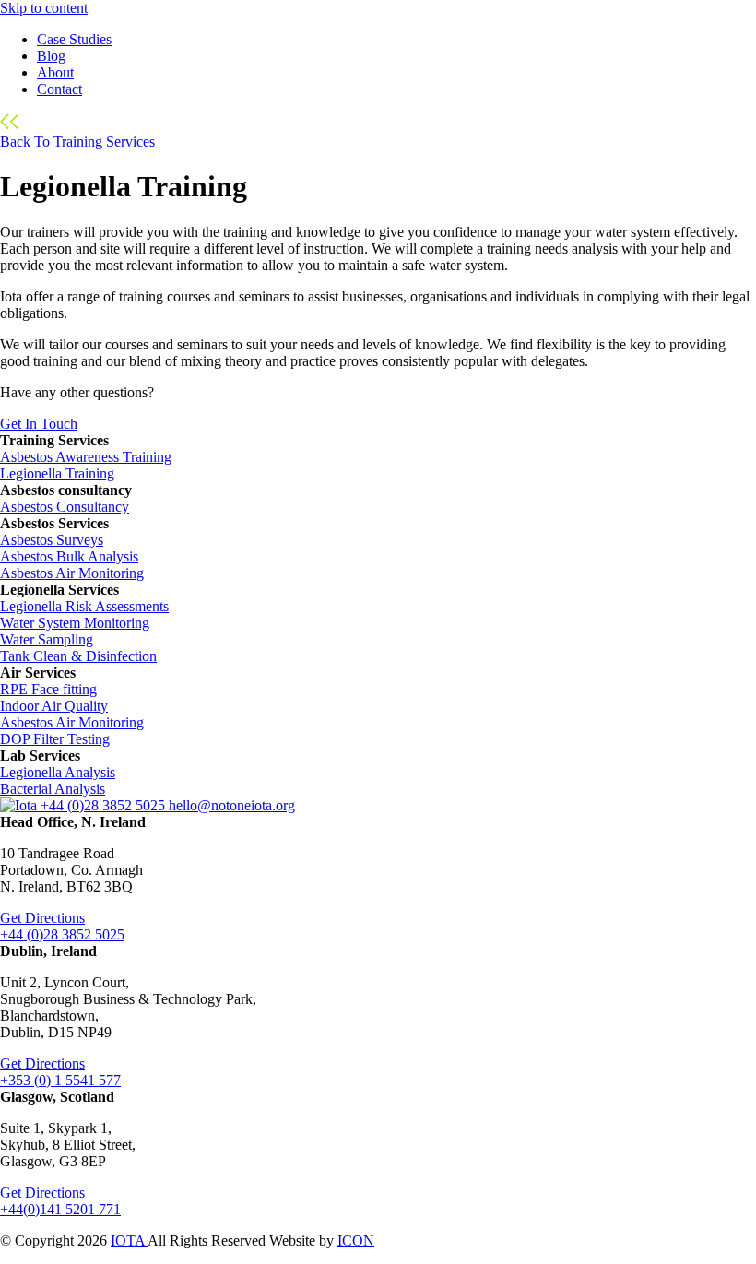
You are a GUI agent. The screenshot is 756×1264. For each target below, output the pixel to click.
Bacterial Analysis (52, 789)
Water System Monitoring (74, 623)
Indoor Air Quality (54, 706)
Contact (59, 89)
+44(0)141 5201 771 (60, 1209)
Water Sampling (46, 639)
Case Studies (74, 39)
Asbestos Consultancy (64, 506)
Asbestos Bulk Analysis (69, 556)
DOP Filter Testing (55, 739)
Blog (51, 56)
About (55, 72)
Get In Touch (38, 423)
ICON (355, 1240)
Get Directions (42, 918)
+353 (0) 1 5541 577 (60, 1080)
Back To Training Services (77, 141)
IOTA (129, 1240)
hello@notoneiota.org (232, 805)
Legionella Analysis (57, 772)
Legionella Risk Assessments (84, 606)
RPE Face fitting (48, 689)
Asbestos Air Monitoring (72, 573)
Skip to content (44, 8)
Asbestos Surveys (51, 540)
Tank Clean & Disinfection (78, 656)
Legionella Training (57, 473)
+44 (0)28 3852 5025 (105, 805)
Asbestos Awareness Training (85, 457)
